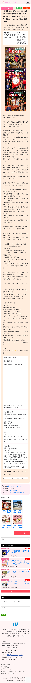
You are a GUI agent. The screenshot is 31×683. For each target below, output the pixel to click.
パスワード (4, 608)
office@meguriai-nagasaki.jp (15, 655)
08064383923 (13, 490)
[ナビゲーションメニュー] (28, 2)
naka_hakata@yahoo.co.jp (17, 492)
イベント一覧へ (21, 533)
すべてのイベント (15, 591)
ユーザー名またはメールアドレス (10, 601)
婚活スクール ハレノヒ (14, 486)
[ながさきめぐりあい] (9, 2)
